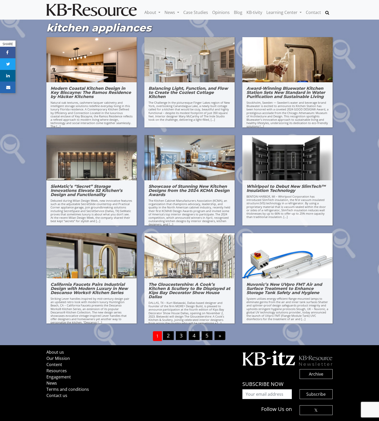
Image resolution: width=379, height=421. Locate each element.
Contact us (56, 395)
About (150, 12)
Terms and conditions (67, 389)
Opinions (221, 12)
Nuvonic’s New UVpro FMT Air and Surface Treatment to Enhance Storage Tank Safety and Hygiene (284, 288)
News (170, 12)
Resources (56, 371)
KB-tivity (254, 12)
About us (55, 352)
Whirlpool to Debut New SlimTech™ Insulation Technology (286, 188)
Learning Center (282, 12)
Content (54, 364)
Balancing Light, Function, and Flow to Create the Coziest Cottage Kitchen (188, 92)
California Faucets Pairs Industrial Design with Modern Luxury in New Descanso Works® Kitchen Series (89, 288)
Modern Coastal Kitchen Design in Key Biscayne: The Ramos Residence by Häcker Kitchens (91, 92)
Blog (238, 12)
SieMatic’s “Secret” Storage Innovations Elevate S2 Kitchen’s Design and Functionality (86, 190)
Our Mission (58, 358)
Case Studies (195, 12)
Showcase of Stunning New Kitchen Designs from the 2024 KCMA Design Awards (189, 190)
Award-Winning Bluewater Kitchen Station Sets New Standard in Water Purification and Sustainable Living (285, 92)
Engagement (58, 377)
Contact (313, 12)
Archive (316, 374)
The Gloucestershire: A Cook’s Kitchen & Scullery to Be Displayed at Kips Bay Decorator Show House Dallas (189, 290)
